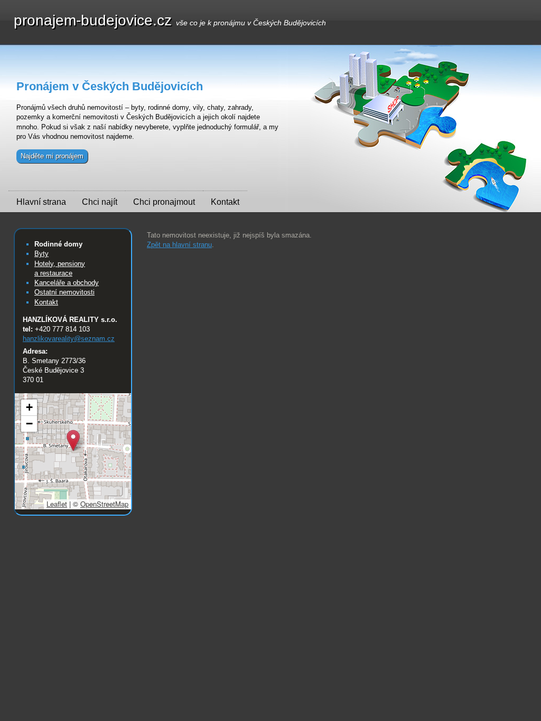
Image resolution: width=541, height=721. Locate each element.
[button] (73, 440)
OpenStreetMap (104, 504)
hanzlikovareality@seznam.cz (69, 339)
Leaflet (56, 504)
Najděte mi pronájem (52, 156)
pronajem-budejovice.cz (170, 21)
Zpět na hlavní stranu (179, 245)
